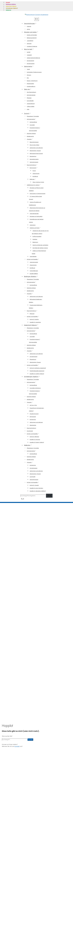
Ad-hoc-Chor (33, 405)
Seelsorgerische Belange (33, 58)
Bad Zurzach (33, 168)
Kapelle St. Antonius (35, 439)
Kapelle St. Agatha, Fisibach (37, 373)
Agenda (29, 26)
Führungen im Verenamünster (37, 193)
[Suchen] (49, 496)
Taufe (28, 69)
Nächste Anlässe (31, 133)
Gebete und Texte (35, 228)
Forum (34, 170)
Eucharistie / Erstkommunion (34, 72)
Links (28, 109)
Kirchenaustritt (30, 63)
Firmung (29, 75)
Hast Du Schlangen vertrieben (40, 245)
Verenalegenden (34, 213)
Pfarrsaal (32, 313)
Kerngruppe (33, 416)
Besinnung (35, 242)
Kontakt (17, 746)
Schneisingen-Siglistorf (12, 8)
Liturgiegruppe (33, 356)
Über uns (27, 89)
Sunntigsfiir (32, 476)
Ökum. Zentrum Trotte (38, 182)
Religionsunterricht (32, 38)
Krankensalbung (31, 86)
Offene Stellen (30, 106)
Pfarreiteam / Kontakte (33, 116)
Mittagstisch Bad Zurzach (36, 153)
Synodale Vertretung (35, 388)
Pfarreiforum (33, 359)
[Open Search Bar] (22, 499)
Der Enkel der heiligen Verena (40, 248)
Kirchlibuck (35, 176)
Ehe (28, 78)
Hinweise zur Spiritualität (36, 216)
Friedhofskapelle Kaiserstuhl (37, 371)
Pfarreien (29, 98)
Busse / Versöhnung (32, 80)
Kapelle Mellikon (34, 273)
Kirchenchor (33, 419)
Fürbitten (35, 239)
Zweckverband (31, 103)
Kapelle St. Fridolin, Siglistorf (37, 442)
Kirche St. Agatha (34, 319)
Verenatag (32, 225)
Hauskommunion (34, 413)
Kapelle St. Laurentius (35, 322)
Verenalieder (33, 256)
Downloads (30, 431)
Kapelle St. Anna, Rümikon (36, 488)
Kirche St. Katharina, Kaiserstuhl (38, 368)
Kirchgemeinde (31, 119)
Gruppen (29, 139)
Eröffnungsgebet (37, 236)
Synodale (32, 125)
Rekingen (32, 179)
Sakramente (28, 66)
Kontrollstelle (30, 100)
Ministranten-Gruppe (35, 150)
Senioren (29, 43)
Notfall (28, 52)
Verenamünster (34, 262)
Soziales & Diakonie (32, 46)
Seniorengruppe (34, 162)
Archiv (28, 29)
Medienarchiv (30, 136)
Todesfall (29, 55)
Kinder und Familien (32, 35)
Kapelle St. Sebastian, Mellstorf (38, 491)
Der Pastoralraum (31, 92)
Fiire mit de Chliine (34, 145)
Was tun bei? (28, 49)
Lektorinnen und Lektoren (36, 148)
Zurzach (8, 2)
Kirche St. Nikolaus (34, 436)
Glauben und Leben (30, 32)
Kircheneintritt (30, 60)
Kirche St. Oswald (34, 485)
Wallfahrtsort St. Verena (33, 185)
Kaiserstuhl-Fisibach (11, 6)
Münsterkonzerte (34, 159)
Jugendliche (30, 40)
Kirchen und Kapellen (32, 259)
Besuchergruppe (34, 142)
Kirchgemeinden (31, 95)
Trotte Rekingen (34, 270)
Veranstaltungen (29, 23)
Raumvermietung (31, 165)
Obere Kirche (36, 173)
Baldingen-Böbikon (11, 4)
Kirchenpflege (33, 122)
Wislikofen (8, 10)
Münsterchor (33, 156)
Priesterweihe (30, 83)
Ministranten (33, 425)
